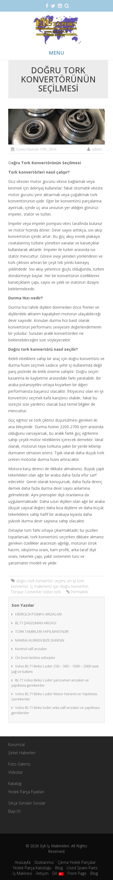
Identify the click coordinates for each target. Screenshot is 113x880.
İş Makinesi (22, 873)
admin (97, 149)
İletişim (42, 873)
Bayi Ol (14, 811)
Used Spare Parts (82, 867)
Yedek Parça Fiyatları (26, 791)
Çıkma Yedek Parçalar (77, 862)
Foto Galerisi (19, 764)
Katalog (14, 783)
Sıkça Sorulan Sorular (27, 803)
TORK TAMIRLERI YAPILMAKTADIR (42, 631)
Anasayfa (22, 862)
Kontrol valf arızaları (31, 648)
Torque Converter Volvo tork (36, 591)
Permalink (79, 591)
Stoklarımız (44, 862)
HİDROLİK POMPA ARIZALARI (38, 614)
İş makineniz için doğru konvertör (59, 586)
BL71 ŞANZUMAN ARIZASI (35, 622)
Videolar (15, 772)
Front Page (76, 873)
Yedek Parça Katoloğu (32, 867)
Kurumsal (16, 744)
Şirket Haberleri (21, 752)
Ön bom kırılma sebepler (35, 657)
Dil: (55, 873)
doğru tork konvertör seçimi (40, 580)
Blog (59, 867)
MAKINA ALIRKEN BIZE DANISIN (39, 640)
